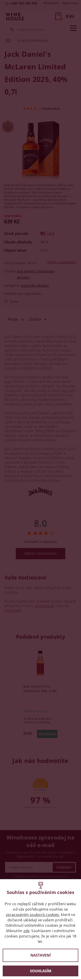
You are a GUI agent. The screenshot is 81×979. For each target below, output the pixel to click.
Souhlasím (40, 970)
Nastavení (40, 955)
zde (26, 930)
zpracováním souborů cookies (32, 914)
